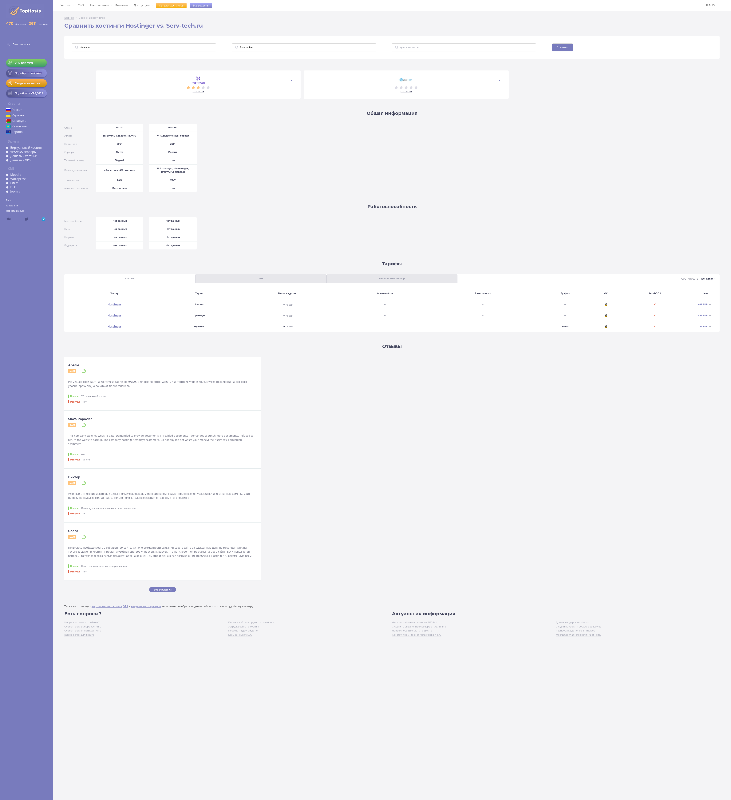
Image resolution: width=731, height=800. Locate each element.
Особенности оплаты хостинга (82, 630)
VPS (125, 606)
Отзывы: (198, 91)
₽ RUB (710, 5)
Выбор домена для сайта (79, 634)
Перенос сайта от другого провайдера (251, 622)
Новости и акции (15, 210)
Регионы (121, 5)
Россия (17, 110)
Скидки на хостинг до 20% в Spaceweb (578, 626)
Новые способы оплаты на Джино (412, 630)
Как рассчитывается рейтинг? (82, 622)
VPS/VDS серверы (23, 152)
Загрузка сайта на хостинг (243, 626)
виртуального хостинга (107, 606)
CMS (81, 5)
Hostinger (114, 304)
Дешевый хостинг (23, 156)
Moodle (15, 175)
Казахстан (19, 126)
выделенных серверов (146, 606)
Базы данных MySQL (240, 634)
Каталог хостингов (171, 5)
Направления (99, 5)
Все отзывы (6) (163, 589)
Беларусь (19, 121)
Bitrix (14, 183)
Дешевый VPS (20, 160)
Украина (18, 115)
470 (10, 23)
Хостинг (66, 5)
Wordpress (18, 179)
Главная (69, 17)
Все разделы (201, 5)
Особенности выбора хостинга (82, 626)
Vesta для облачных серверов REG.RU (414, 622)
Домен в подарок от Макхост (573, 622)
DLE (13, 187)
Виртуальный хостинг (26, 147)
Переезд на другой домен (243, 630)
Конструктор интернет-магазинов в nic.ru (416, 634)
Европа (17, 132)
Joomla (15, 191)
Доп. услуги (142, 5)
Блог (8, 200)
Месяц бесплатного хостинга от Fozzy (578, 634)
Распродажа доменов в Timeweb (575, 630)
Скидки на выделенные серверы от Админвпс (419, 626)
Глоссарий (12, 205)
